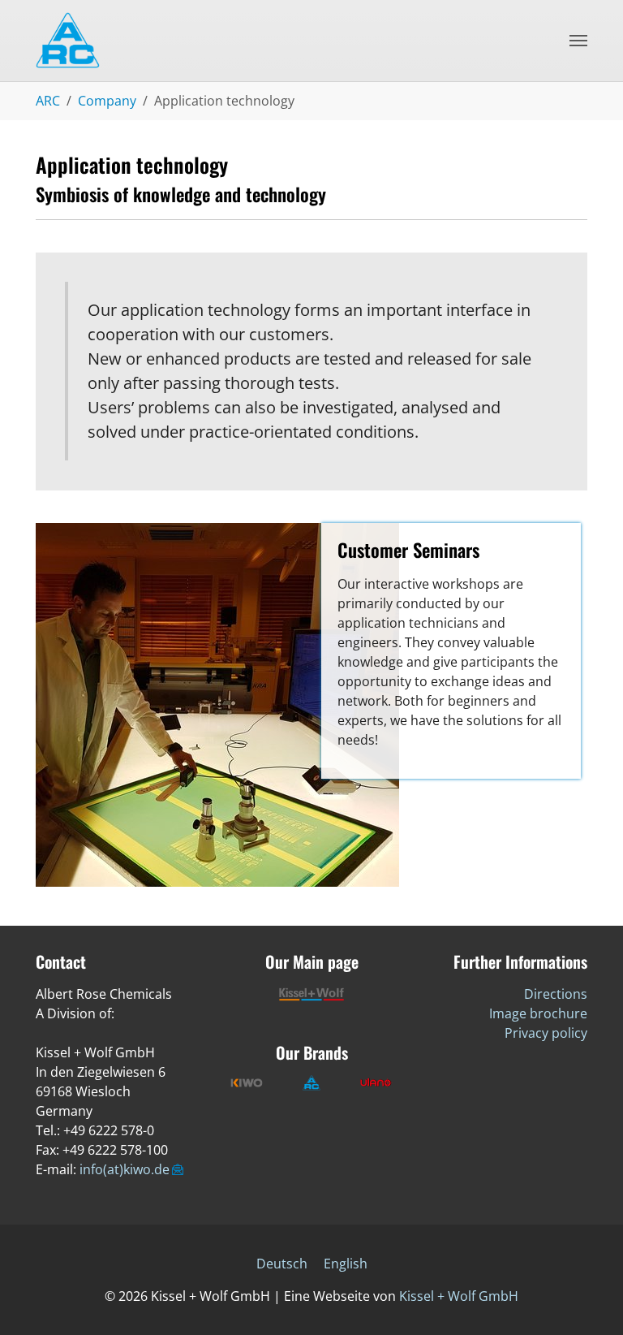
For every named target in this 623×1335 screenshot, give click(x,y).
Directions (555, 994)
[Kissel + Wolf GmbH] (96, 40)
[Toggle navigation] (578, 41)
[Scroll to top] (587, 1299)
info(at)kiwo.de (124, 1169)
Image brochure (538, 1013)
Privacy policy (546, 1033)
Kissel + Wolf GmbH (458, 1296)
